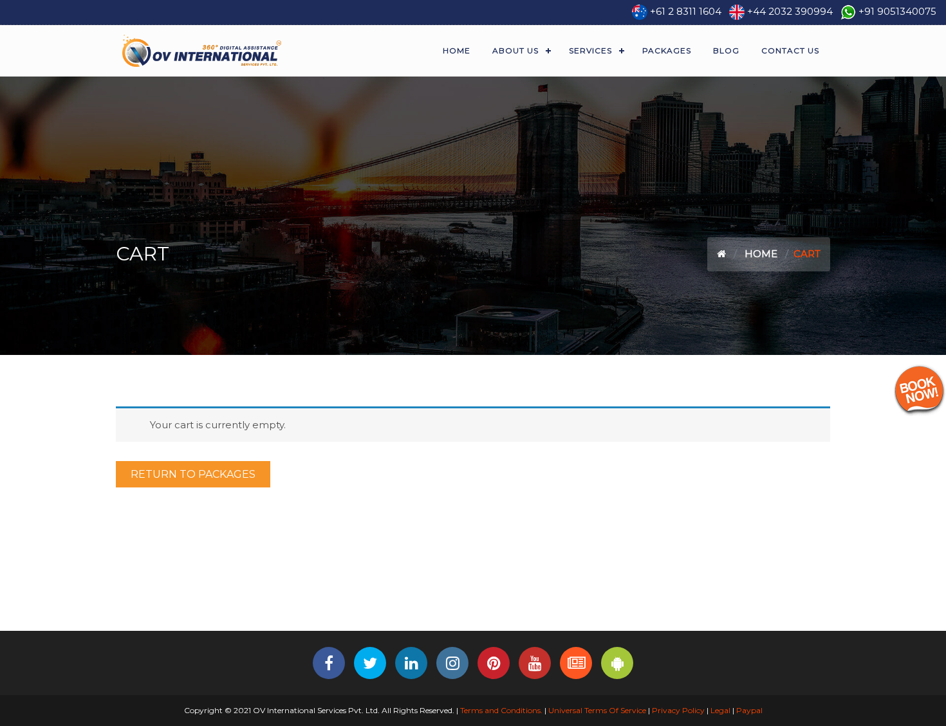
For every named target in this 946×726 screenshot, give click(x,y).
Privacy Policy (678, 710)
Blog (726, 50)
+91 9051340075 (897, 11)
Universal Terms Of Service (597, 710)
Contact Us (790, 50)
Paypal (749, 710)
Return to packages (193, 474)
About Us (515, 50)
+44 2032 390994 (790, 11)
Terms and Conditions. (500, 710)
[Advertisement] (473, 588)
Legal (720, 710)
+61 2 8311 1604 (685, 11)
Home (456, 50)
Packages (666, 50)
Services (590, 50)
